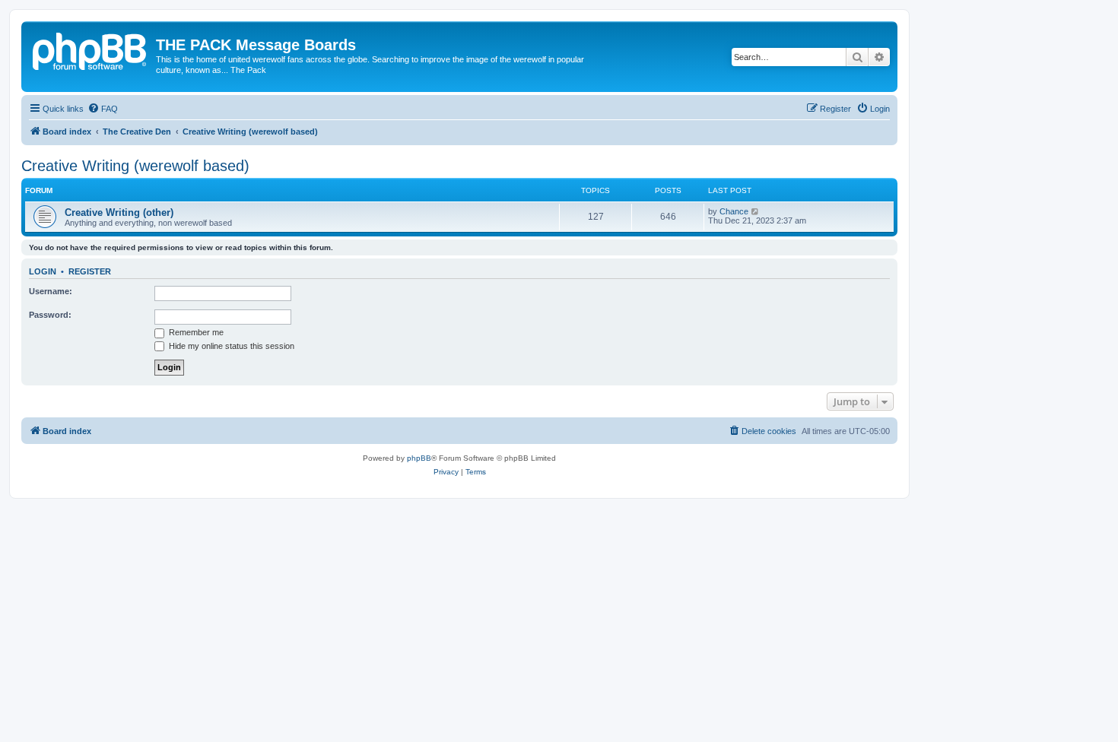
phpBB (419, 458)
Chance (733, 211)
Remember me (195, 332)
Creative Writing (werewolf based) (135, 165)
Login (42, 271)
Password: (50, 314)
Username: (50, 291)
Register (89, 271)
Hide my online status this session (230, 345)
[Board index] (90, 49)
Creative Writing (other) (119, 212)
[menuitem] (102, 109)
